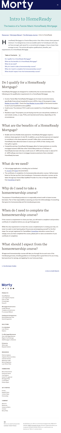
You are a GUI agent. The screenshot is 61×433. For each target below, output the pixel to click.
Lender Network (6, 308)
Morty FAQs (5, 411)
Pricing (3, 390)
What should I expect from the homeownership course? (22, 71)
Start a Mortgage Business (8, 336)
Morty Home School (7, 371)
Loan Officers (5, 329)
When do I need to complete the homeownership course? (23, 69)
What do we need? (11, 64)
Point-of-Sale (5, 299)
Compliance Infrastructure (8, 310)
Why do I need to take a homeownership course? (20, 66)
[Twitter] (3, 288)
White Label (5, 345)
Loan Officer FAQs (6, 364)
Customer (4, 358)
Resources (5, 35)
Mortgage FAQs (6, 379)
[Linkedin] (11, 288)
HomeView (11, 180)
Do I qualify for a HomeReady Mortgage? (18, 59)
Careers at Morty (6, 407)
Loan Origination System (8, 298)
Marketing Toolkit (6, 360)
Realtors (4, 331)
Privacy (14, 425)
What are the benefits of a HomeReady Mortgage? (21, 61)
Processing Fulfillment (7, 312)
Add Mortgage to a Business (9, 340)
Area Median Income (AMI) (34, 103)
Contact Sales (5, 394)
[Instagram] (8, 288)
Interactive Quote (6, 373)
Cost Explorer (5, 375)
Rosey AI (4, 303)
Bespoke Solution (6, 347)
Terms (10, 425)
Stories (9, 358)
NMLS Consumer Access (34, 425)
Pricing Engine (5, 301)
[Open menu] (57, 5)
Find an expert (5, 382)
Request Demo (5, 392)
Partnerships (5, 396)
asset (16, 171)
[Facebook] (5, 288)
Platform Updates (6, 355)
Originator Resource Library (9, 357)
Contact (4, 409)
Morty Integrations (6, 362)
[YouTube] (13, 288)
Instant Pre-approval (7, 377)
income (9, 171)
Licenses (6, 425)
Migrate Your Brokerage (8, 338)
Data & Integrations (7, 319)
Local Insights (5, 380)
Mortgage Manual (16, 35)
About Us (4, 403)
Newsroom (4, 405)
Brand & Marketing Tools (8, 317)
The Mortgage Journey (30, 35)
